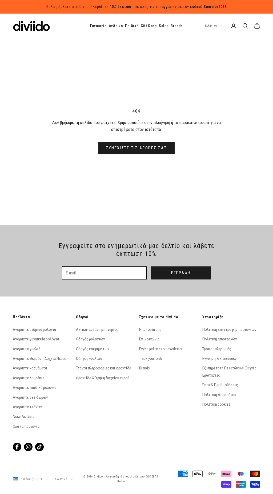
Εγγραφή (181, 272)
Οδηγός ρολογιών (90, 339)
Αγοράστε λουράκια (28, 378)
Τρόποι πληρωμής (216, 349)
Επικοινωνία (149, 339)
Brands (177, 26)
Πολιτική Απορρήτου (219, 394)
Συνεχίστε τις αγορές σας (136, 148)
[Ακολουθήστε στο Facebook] (17, 447)
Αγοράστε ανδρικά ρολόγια (34, 329)
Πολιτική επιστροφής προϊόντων (229, 329)
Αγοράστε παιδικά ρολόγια (34, 387)
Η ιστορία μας (150, 329)
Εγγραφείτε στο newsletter (160, 349)
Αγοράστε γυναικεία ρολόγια (36, 339)
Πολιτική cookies (216, 404)
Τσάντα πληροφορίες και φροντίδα (103, 368)
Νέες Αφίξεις (23, 416)
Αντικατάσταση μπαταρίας (97, 329)
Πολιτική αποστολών (219, 339)
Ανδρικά (116, 26)
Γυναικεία (98, 26)
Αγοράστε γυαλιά (26, 349)
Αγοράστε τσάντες (28, 407)
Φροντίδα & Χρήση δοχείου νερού (102, 378)
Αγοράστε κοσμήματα (30, 368)
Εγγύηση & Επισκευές (219, 358)
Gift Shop (149, 26)
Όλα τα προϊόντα (26, 426)
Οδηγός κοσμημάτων (92, 349)
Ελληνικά (211, 25)
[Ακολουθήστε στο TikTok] (39, 447)
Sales (164, 26)
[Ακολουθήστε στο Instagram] (28, 447)
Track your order (151, 358)
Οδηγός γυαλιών (89, 358)
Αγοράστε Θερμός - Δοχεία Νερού (40, 358)
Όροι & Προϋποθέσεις (220, 384)
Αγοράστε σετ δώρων (30, 397)
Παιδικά (132, 26)
